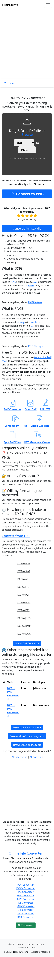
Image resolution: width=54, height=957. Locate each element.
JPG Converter (26, 892)
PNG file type (35, 346)
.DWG (31, 285)
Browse (27, 134)
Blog (34, 947)
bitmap (20, 322)
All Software (36, 757)
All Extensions (19, 757)
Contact (21, 944)
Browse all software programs (27, 736)
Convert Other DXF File (27, 228)
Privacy (40, 944)
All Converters (26, 925)
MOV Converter (25, 906)
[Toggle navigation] (48, 5)
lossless (35, 322)
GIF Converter (25, 910)
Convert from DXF (16, 536)
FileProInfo (10, 5)
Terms (31, 944)
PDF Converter (25, 884)
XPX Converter (26, 913)
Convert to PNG (29, 193)
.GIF (32, 325)
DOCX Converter (25, 888)
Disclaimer (23, 947)
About (11, 944)
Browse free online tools (27, 745)
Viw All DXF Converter (27, 643)
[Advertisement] (27, 51)
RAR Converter (25, 917)
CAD (13, 282)
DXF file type (35, 302)
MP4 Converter (25, 895)
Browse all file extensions (27, 727)
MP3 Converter (25, 899)
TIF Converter (25, 902)
